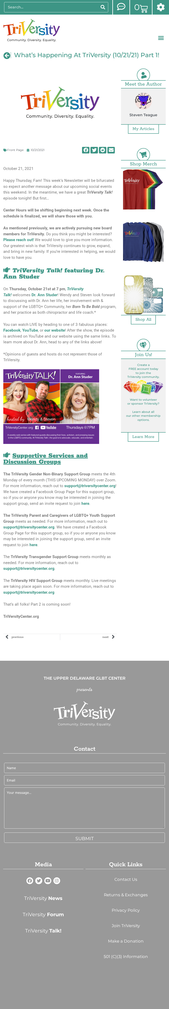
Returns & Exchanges (126, 894)
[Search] (103, 7)
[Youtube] (47, 880)
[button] (161, 38)
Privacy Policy (126, 910)
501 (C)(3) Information (126, 956)
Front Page (15, 150)
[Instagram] (56, 880)
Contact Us (125, 879)
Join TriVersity (126, 925)
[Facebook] (29, 880)
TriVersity (43, 898)
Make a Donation (126, 941)
